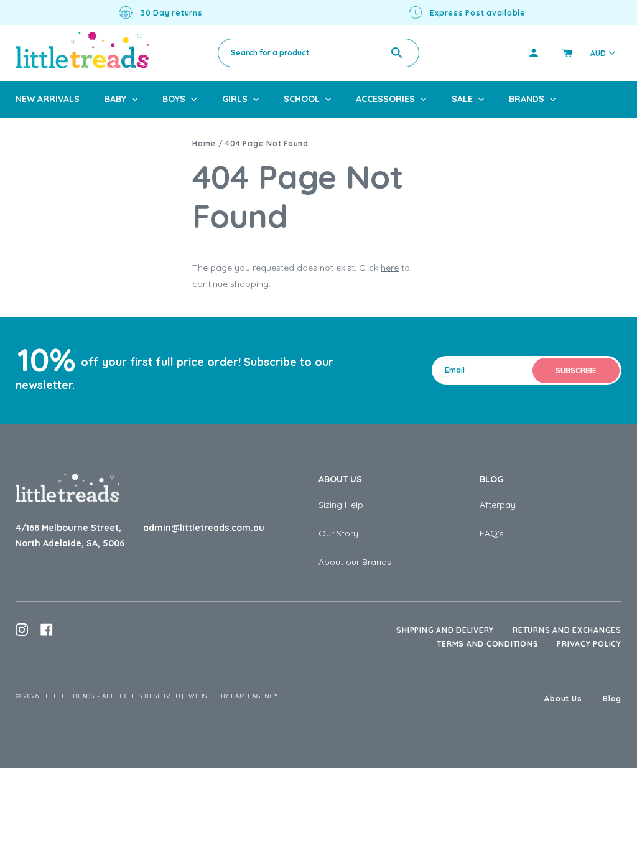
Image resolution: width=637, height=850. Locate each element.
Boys (173, 99)
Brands (526, 99)
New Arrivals (48, 99)
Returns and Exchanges (567, 630)
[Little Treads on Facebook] (46, 629)
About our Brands (354, 561)
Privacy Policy (589, 643)
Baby (115, 99)
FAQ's (492, 533)
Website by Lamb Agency (233, 696)
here (390, 267)
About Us (340, 479)
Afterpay (498, 504)
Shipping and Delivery (445, 630)
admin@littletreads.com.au (203, 527)
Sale (462, 99)
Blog (491, 479)
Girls (235, 99)
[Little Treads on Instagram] (22, 629)
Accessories (385, 99)
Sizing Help (340, 504)
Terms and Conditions (487, 643)
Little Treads (68, 696)
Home (204, 143)
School (302, 99)
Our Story (338, 533)
